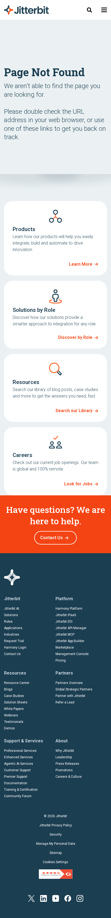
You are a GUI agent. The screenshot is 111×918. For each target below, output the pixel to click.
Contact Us (51, 537)
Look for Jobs (78, 483)
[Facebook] (67, 898)
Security (56, 834)
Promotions (64, 770)
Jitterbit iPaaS (66, 615)
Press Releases (67, 764)
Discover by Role (75, 337)
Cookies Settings (55, 862)
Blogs (8, 689)
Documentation (15, 783)
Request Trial (14, 641)
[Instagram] (80, 898)
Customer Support (17, 770)
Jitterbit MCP (65, 634)
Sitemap (56, 853)
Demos (9, 728)
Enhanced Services (18, 757)
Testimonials (13, 722)
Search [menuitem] (89, 9)
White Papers (14, 709)
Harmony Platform (69, 608)
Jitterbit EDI (64, 621)
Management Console (72, 654)
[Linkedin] (43, 898)
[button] (104, 10)
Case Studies (14, 696)
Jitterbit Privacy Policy (55, 825)
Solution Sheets (15, 702)
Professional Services (20, 751)
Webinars (11, 715)
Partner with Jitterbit (70, 696)
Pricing (61, 660)
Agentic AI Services (18, 764)
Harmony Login (15, 647)
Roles (8, 621)
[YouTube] (55, 898)
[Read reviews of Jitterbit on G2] (55, 874)
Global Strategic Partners (74, 689)
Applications (13, 628)
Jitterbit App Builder (70, 641)
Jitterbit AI (11, 608)
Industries (11, 634)
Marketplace (65, 647)
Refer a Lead (65, 702)
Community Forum (18, 796)
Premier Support (15, 777)
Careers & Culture (69, 777)
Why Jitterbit (65, 751)
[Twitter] (31, 898)
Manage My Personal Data (55, 844)
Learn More (80, 264)
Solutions (11, 615)
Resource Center (16, 683)
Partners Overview (69, 683)
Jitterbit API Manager (71, 628)
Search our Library (74, 410)
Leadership (64, 757)
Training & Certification (21, 790)
